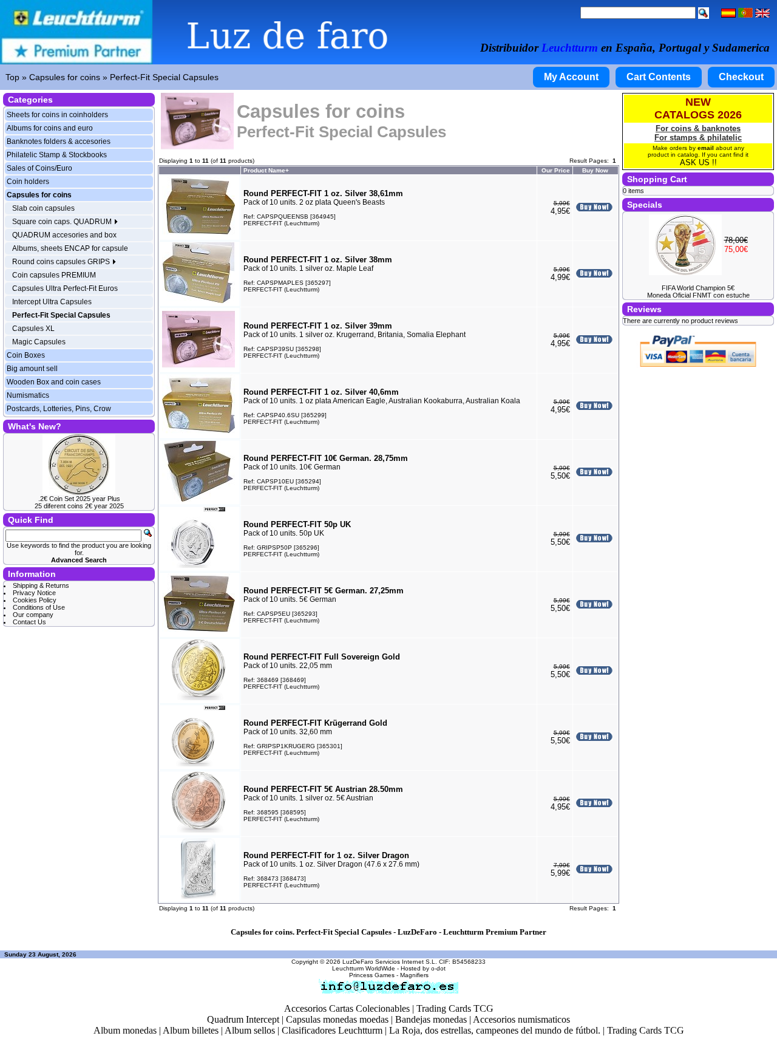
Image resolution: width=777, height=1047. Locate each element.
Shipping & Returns (41, 585)
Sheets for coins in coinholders (57, 115)
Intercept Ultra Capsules (52, 302)
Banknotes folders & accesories (58, 141)
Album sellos (250, 1030)
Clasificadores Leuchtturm (332, 1030)
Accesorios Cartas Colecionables (347, 1008)
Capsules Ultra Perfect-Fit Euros (65, 288)
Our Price (555, 170)
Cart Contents (658, 77)
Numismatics (28, 395)
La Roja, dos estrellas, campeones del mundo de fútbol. (494, 1030)
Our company (33, 614)
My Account (571, 77)
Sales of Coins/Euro (39, 168)
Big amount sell (32, 368)
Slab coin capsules (43, 208)
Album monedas (125, 1030)
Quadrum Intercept (243, 1019)
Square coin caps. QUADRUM (63, 221)
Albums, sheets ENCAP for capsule (70, 248)
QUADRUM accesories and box (64, 235)
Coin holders (28, 181)
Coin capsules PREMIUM (54, 275)
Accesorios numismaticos (521, 1019)
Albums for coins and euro (50, 128)
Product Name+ (266, 170)
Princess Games (372, 975)
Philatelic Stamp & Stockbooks (57, 155)
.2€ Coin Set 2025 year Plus (79, 498)
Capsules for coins (64, 77)
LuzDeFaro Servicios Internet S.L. (389, 961)
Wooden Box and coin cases (54, 382)
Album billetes (191, 1030)
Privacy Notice (34, 592)
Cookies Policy (34, 600)
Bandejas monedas (431, 1019)
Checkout (741, 77)
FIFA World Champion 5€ (698, 288)
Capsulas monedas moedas (337, 1019)
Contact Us (29, 622)
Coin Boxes (26, 355)
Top (12, 77)
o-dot (438, 968)
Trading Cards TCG (455, 1008)
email (705, 148)
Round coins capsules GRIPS (62, 261)
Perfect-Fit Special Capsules (164, 77)
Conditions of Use (39, 607)
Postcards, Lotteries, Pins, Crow (59, 408)
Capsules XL (33, 328)
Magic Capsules (39, 342)
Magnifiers (414, 975)
